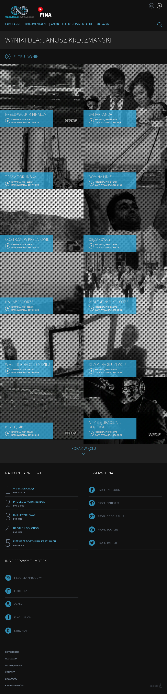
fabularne (13, 24)
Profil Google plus (111, 516)
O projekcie (12, 652)
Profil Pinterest (108, 503)
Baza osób (11, 679)
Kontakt (10, 672)
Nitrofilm (20, 630)
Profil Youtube (108, 529)
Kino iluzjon (22, 617)
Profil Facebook (109, 490)
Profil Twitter (107, 543)
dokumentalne (36, 24)
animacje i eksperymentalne (72, 24)
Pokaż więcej (83, 448)
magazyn (103, 24)
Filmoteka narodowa (28, 578)
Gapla (18, 604)
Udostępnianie (13, 665)
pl (159, 6)
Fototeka (20, 591)
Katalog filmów (14, 685)
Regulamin (11, 659)
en (151, 6)
